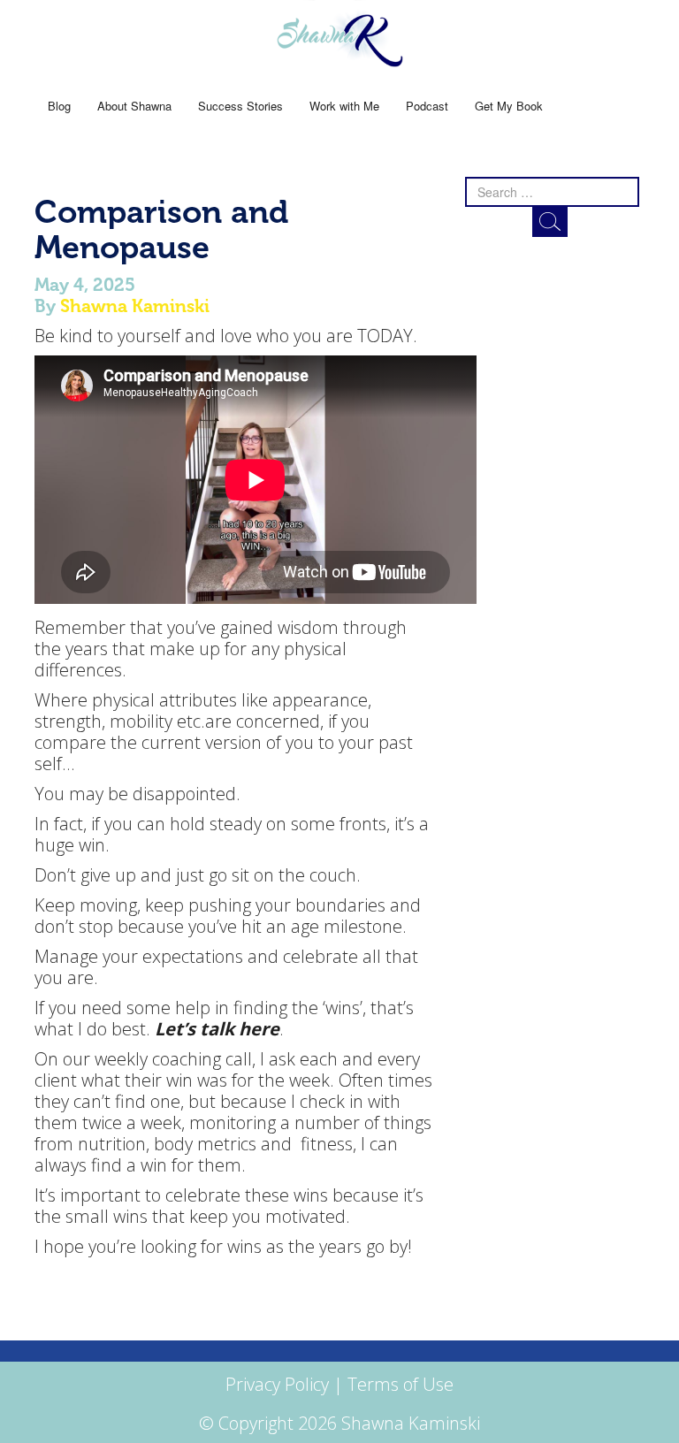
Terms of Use (400, 1384)
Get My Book (509, 105)
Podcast (427, 105)
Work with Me (344, 105)
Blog (59, 105)
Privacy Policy (277, 1384)
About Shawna (134, 105)
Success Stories (240, 105)
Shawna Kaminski (135, 306)
